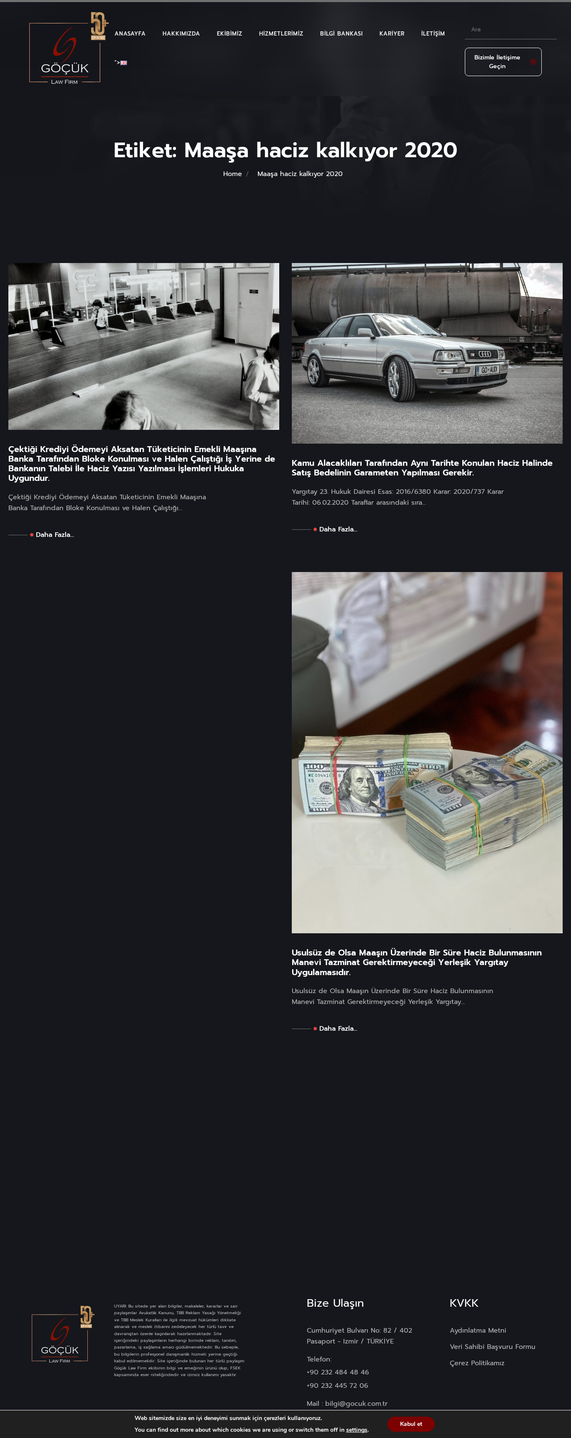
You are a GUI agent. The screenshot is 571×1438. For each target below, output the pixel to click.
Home (232, 174)
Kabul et (411, 1424)
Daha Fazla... (55, 535)
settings (356, 1430)
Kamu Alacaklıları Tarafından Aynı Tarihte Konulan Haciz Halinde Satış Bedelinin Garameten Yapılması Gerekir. (422, 468)
